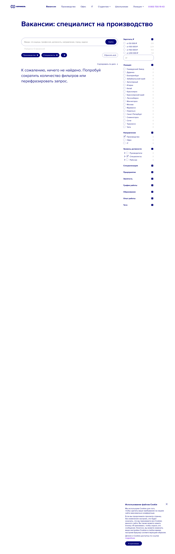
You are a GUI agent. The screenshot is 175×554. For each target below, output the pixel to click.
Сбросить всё (110, 55)
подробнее (130, 538)
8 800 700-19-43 (156, 6)
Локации (137, 6)
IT (92, 6)
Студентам (103, 6)
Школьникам (121, 6)
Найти (111, 41)
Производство (68, 6)
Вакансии (51, 6)
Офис (83, 6)
